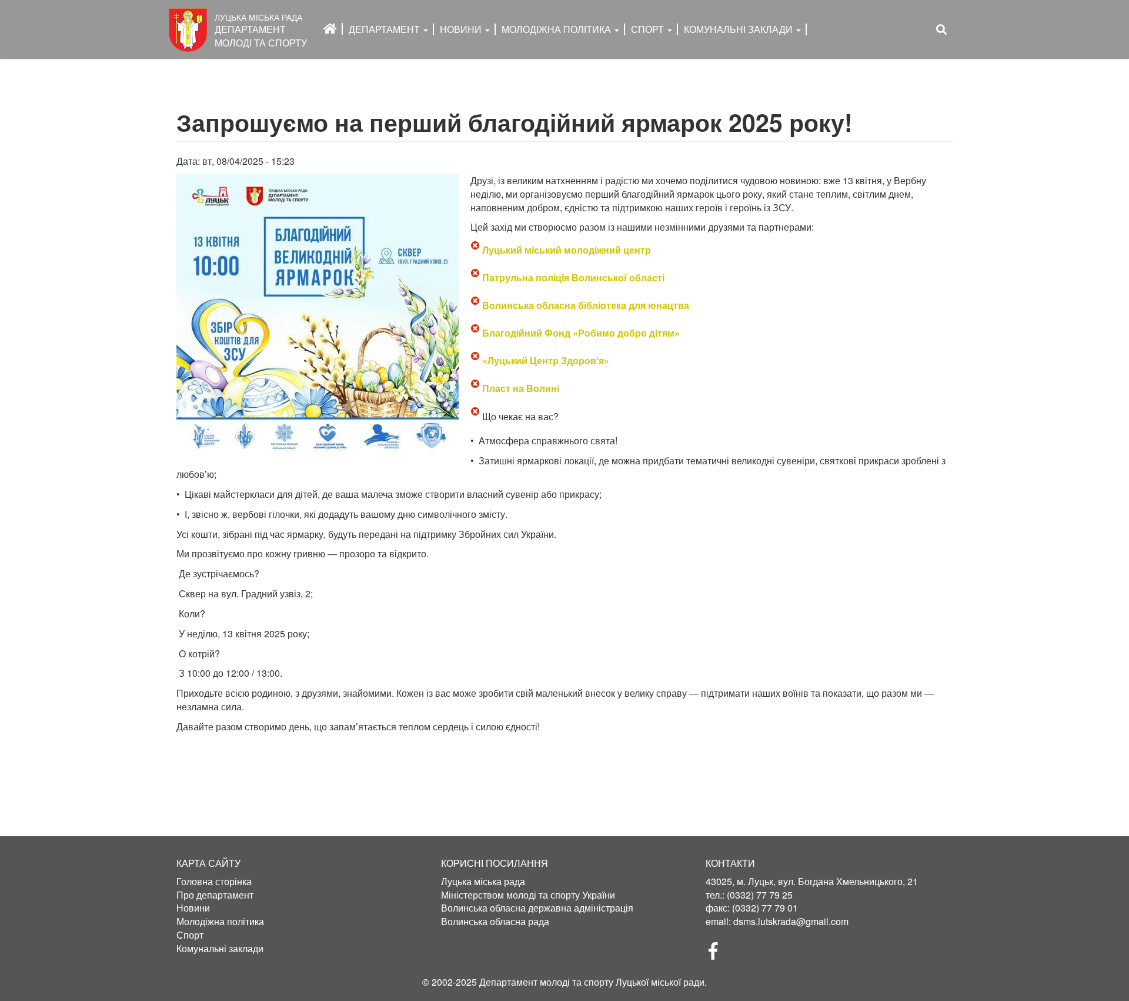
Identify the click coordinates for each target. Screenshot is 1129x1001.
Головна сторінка (214, 881)
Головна (330, 29)
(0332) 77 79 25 (760, 895)
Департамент (385, 29)
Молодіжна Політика (557, 29)
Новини (462, 29)
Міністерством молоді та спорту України (528, 895)
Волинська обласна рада (495, 921)
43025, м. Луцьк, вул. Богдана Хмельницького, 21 (812, 881)
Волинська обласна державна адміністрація (537, 908)
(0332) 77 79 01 (765, 907)
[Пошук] (941, 29)
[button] (317, 315)
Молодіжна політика (220, 921)
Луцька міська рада (483, 881)
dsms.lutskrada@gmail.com (791, 921)
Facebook (718, 954)
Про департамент (214, 895)
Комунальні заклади (739, 29)
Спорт (648, 29)
